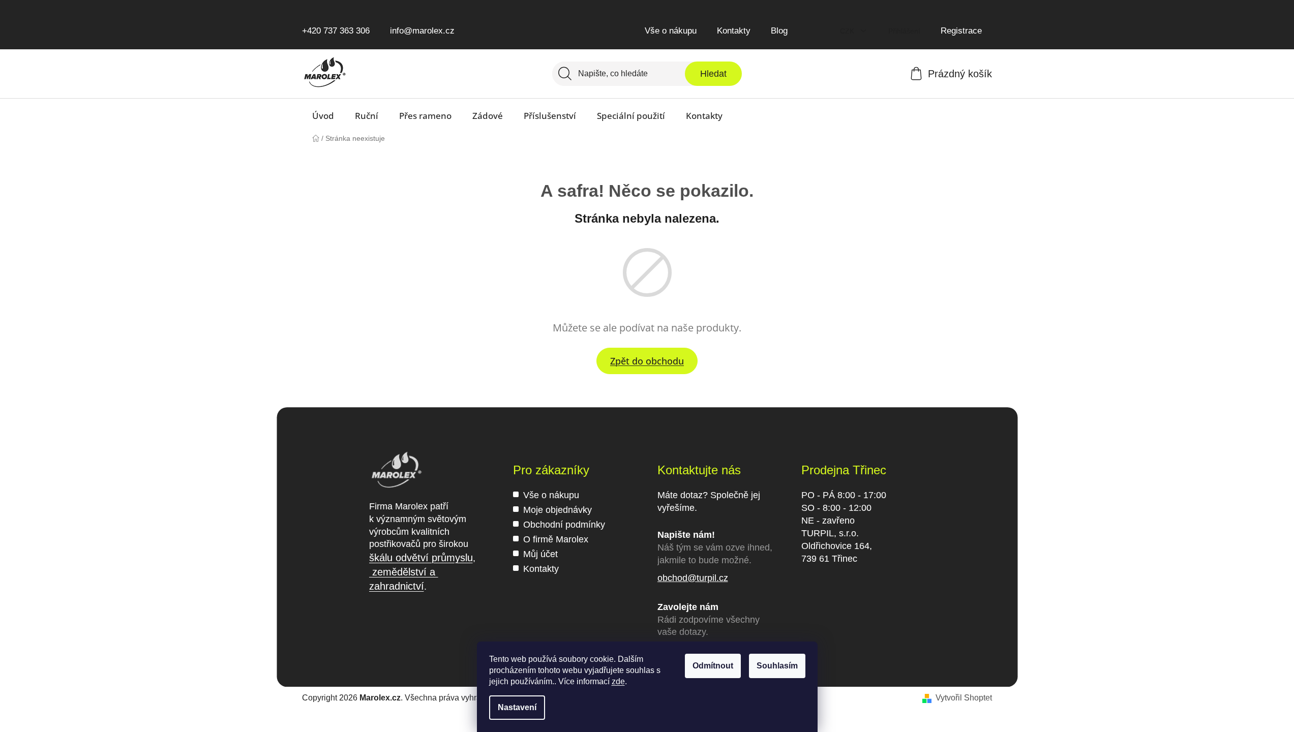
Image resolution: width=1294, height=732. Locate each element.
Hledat (713, 74)
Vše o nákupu (671, 31)
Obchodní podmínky (564, 525)
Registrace (961, 31)
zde (618, 681)
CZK (848, 31)
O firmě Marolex (555, 539)
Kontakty (733, 31)
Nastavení (517, 707)
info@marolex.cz (422, 31)
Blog (779, 31)
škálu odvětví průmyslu (421, 557)
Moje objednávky (557, 510)
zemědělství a (403, 571)
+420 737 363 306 (336, 31)
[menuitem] (323, 116)
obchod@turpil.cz (692, 578)
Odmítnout (713, 665)
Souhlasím (777, 665)
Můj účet (540, 554)
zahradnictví (396, 586)
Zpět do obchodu (647, 361)
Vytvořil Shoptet (964, 697)
